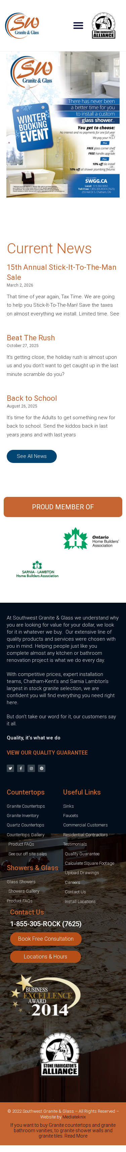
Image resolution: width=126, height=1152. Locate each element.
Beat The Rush (31, 338)
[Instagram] (31, 768)
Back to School (32, 398)
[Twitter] (10, 768)
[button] (78, 25)
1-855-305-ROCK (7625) (46, 924)
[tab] (63, 1132)
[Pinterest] (41, 768)
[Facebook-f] (21, 768)
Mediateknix (74, 1116)
